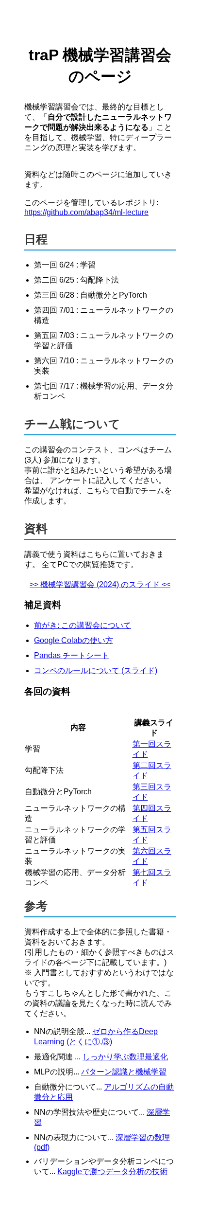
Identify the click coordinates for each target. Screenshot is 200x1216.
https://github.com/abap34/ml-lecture (86, 212)
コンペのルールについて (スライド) (95, 670)
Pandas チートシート (71, 655)
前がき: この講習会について (82, 625)
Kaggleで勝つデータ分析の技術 (112, 1171)
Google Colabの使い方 (73, 640)
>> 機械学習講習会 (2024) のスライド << (100, 584)
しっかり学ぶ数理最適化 (125, 1057)
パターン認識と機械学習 (124, 1072)
